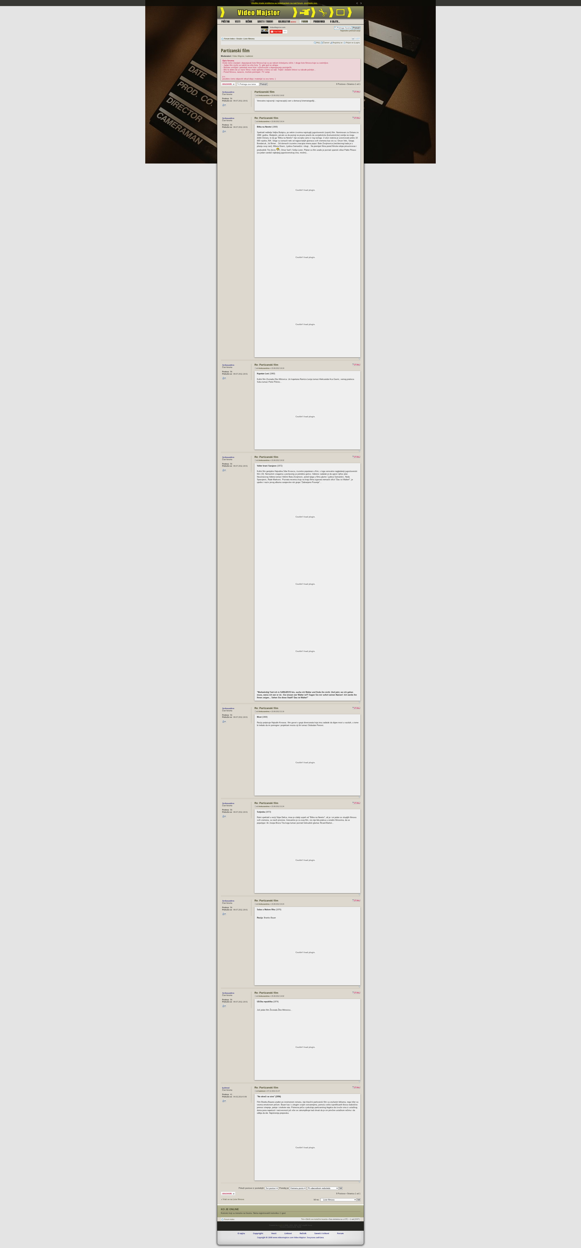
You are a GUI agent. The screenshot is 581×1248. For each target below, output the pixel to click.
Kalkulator (287, 21)
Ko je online (230, 1209)
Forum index (229, 39)
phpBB (280, 1225)
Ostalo (239, 39)
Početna (225, 21)
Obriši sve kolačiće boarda (316, 1219)
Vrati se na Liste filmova (233, 1199)
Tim (302, 1219)
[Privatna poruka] (224, 104)
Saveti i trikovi (265, 21)
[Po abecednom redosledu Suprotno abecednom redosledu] (325, 1188)
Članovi (326, 43)
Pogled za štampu (353, 38)
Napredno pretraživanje (350, 31)
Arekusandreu (264, 95)
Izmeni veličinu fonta (357, 38)
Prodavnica (319, 21)
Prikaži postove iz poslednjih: (252, 1188)
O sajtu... (335, 21)
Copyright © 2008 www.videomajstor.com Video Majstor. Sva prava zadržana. (290, 1237)
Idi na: (316, 1199)
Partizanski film (235, 50)
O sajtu (241, 1233)
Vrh (359, 112)
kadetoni (249, 56)
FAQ (318, 43)
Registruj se (338, 43)
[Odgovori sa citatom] (356, 91)
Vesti (237, 21)
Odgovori (225, 83)
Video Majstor (238, 56)
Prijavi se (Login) (353, 43)
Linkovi (288, 1233)
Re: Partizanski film (266, 118)
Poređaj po (284, 1188)
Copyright (258, 1233)
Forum (304, 21)
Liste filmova (248, 39)
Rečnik (249, 21)
